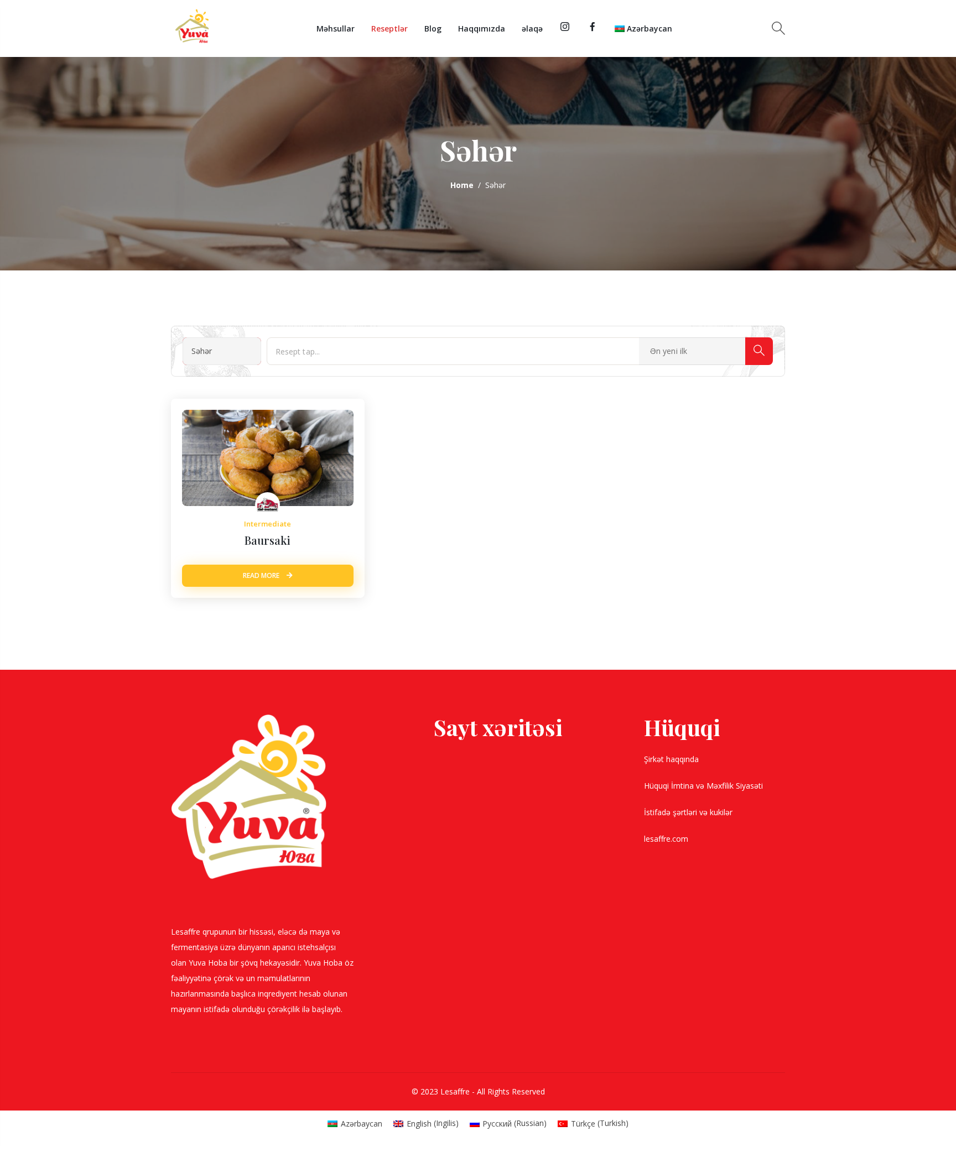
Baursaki (267, 540)
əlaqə (532, 28)
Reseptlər (389, 28)
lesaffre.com (666, 838)
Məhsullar (335, 28)
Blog (432, 28)
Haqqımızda (481, 28)
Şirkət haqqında (672, 759)
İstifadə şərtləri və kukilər (689, 812)
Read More (262, 575)
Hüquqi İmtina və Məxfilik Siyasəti (704, 785)
